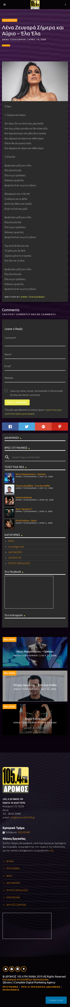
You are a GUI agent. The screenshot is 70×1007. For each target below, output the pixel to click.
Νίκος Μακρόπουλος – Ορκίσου (31, 474)
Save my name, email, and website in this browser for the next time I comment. (36, 391)
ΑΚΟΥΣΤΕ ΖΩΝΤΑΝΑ (16, 904)
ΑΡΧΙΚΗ (10, 861)
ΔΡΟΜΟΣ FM (14, 557)
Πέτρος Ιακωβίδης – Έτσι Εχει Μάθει (33, 486)
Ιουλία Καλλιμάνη (24, 497)
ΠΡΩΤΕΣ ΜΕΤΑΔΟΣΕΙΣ (19, 563)
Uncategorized (9, 20)
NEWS (11, 541)
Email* (8, 366)
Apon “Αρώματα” (24, 509)
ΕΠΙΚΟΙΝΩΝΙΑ (13, 897)
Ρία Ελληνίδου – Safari (26, 520)
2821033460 (24, 832)
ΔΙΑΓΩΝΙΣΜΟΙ (15, 552)
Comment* (10, 337)
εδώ (51, 850)
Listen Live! (56, 1000)
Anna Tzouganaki (33, 297)
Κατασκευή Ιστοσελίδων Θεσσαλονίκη (26, 979)
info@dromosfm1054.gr (22, 817)
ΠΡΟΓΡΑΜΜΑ (13, 868)
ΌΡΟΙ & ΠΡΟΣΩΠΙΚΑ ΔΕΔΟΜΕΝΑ (40, 987)
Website (9, 377)
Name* (8, 354)
